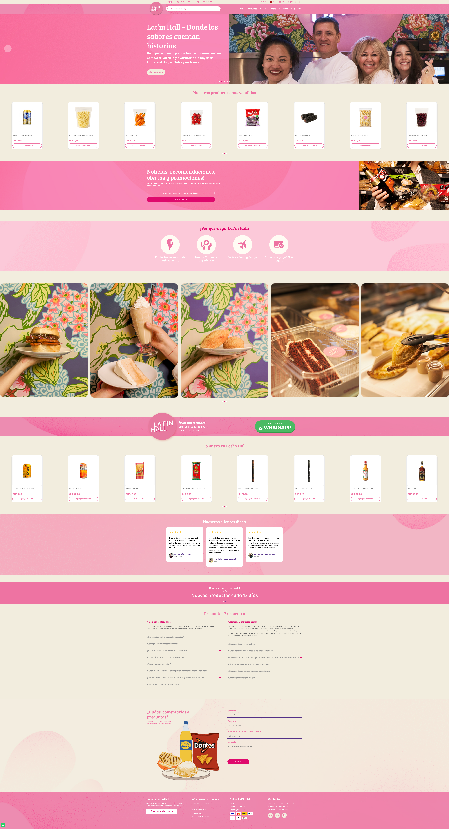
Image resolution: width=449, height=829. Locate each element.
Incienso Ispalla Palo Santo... (306, 488)
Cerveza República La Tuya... (24, 488)
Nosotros (264, 8)
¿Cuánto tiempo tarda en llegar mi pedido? (165, 657)
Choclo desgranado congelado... (139, 135)
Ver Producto (83, 145)
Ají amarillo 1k (187, 135)
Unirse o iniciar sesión (162, 811)
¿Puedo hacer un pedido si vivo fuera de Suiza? (167, 650)
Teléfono (231, 721)
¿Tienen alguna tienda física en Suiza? (163, 684)
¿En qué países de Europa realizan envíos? (165, 637)
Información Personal (200, 803)
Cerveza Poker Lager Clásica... (81, 488)
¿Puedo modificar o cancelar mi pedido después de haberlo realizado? (177, 670)
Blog (293, 8)
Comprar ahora (100, 62)
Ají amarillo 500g (19, 135)
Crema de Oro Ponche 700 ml (419, 488)
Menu (273, 8)
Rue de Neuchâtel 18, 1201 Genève (281, 803)
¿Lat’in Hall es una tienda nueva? (242, 621)
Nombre (231, 711)
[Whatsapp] (277, 815)
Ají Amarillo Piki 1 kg (133, 488)
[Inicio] (156, 8)
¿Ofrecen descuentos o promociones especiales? (249, 664)
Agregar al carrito (27, 145)
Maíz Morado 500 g (358, 135)
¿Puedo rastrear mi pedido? (159, 664)
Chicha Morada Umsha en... (305, 135)
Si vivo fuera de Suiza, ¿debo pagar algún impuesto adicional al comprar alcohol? (263, 657)
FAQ (299, 8)
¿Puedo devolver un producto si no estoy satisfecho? (250, 650)
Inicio (242, 8)
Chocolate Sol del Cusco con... (250, 488)
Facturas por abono (200, 810)
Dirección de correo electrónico (244, 732)
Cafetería (283, 8)
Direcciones (196, 813)
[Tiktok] (284, 815)
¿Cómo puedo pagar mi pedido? (241, 644)
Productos (252, 8)
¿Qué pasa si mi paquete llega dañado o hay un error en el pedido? (176, 677)
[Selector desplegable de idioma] (272, 2)
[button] (33, 49)
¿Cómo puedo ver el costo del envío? (162, 643)
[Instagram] (270, 815)
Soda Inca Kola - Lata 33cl (79, 135)
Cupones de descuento (201, 816)
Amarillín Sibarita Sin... (190, 488)
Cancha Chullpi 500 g (416, 135)
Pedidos (195, 806)
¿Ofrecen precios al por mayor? (241, 677)
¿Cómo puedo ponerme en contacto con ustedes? (249, 671)
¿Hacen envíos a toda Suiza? (159, 621)
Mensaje (231, 742)
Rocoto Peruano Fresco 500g (250, 135)
